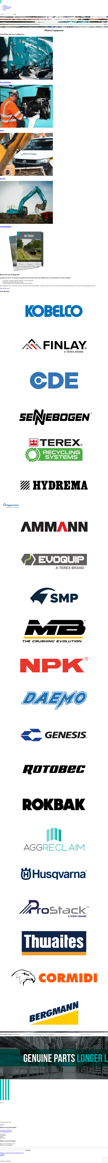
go (15, 14)
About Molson (6, 8)
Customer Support (7, 7)
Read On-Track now (5, 288)
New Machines (5, 82)
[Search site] (1, 12)
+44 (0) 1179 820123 (7, 1130)
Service (3, 178)
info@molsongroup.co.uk (6, 1131)
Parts (2, 130)
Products (5, 5)
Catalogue (2, 1154)
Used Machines (5, 226)
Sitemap (2, 1124)
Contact (5, 9)
